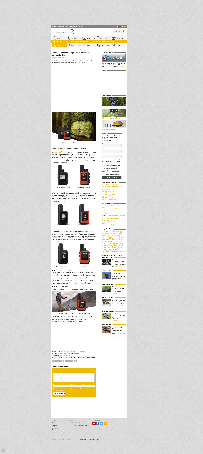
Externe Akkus (106, 192)
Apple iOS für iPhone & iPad (59, 424)
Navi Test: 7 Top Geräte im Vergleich (111, 184)
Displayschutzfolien (107, 196)
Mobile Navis (55, 427)
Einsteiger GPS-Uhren (107, 197)
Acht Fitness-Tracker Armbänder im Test (112, 186)
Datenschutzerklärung (89, 439)
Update (113, 251)
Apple (104, 233)
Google (118, 237)
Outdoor (114, 245)
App (120, 231)
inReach (65, 357)
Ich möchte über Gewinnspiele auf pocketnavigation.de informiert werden (111, 161)
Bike (111, 233)
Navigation (118, 243)
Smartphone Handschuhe (109, 199)
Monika (70, 351)
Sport (112, 249)
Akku (103, 231)
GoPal (106, 239)
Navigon (104, 245)
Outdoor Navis (57, 49)
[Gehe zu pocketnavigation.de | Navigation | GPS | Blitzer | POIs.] (52, 49)
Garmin (64, 49)
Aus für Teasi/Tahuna (110, 225)
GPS (110, 239)
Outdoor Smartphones (108, 188)
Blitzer (113, 233)
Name (54, 384)
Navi (110, 243)
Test (116, 249)
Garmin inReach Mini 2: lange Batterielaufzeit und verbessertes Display (84, 49)
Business (118, 233)
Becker (108, 233)
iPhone (104, 241)
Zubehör (122, 251)
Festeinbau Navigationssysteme (60, 429)
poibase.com (79, 26)
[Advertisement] (90, 13)
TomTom (106, 251)
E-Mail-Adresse (70, 384)
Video (118, 251)
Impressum (80, 439)
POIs (103, 247)
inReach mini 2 (72, 357)
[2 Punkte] (61, 353)
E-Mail (103, 154)
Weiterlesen (118, 266)
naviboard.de (72, 26)
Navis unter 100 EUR (107, 189)
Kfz (113, 241)
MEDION (117, 241)
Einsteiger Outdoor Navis (108, 191)
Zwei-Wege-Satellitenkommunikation (86, 357)
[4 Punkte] (64, 353)
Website (83, 384)
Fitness (117, 235)
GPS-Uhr (115, 239)
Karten (109, 241)
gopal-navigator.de (63, 26)
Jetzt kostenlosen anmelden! (82, 425)
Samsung (108, 247)
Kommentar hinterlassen (58, 57)
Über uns (99, 439)
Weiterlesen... (120, 66)
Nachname (105, 148)
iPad (123, 239)
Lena (103, 205)
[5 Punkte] (65, 353)
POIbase (120, 245)
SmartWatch (106, 249)
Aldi (105, 231)
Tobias (103, 209)
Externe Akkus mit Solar (108, 194)
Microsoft (105, 243)
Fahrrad (109, 235)
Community (104, 235)
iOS (120, 239)
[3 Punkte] (63, 353)
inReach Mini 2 (58, 152)
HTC (118, 239)
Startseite (54, 26)
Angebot (116, 231)
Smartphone (118, 247)
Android (110, 231)
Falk (113, 235)
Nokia (108, 245)
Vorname (104, 143)
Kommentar (56, 372)
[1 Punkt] (60, 353)
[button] (57, 361)
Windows (54, 425)
